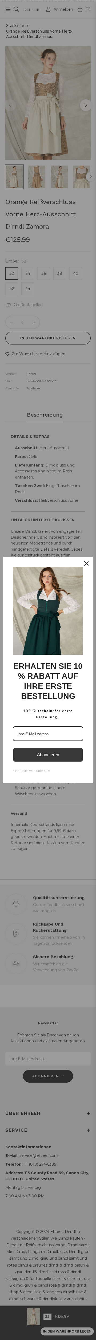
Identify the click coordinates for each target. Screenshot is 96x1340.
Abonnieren (48, 755)
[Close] (86, 563)
